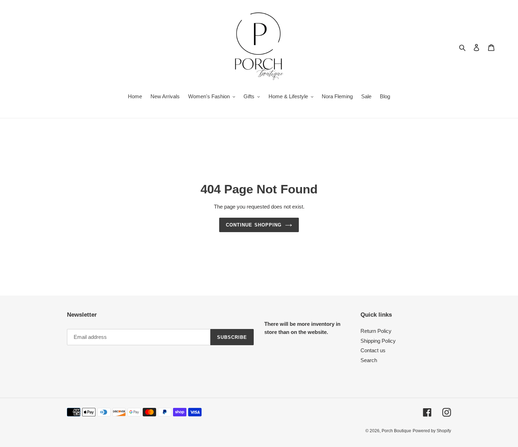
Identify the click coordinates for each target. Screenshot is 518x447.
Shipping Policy (378, 341)
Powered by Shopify (432, 430)
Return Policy (375, 331)
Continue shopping (254, 225)
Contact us (373, 350)
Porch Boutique (396, 430)
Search (368, 360)
